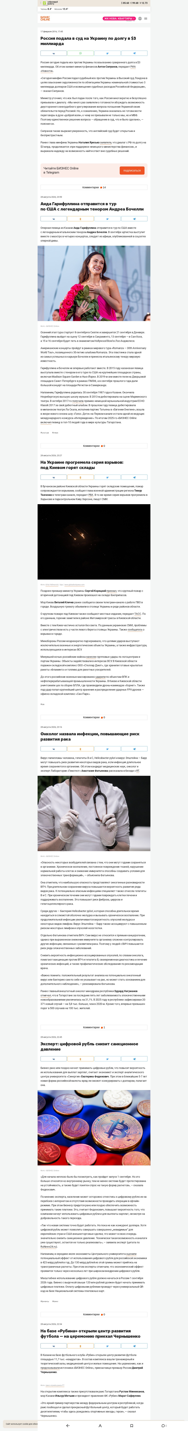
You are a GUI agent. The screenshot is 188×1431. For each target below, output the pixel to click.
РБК (90, 494)
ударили (100, 676)
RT (137, 770)
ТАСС (137, 613)
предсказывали (50, 1367)
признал (111, 590)
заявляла (105, 142)
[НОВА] (118, 18)
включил (46, 422)
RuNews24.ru (48, 1246)
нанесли (91, 656)
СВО (43, 704)
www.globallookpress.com (74, 585)
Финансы (45, 1301)
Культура (45, 433)
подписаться (132, 170)
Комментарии (94, 187)
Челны (44, 9)
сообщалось (135, 629)
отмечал (46, 995)
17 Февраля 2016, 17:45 (52, 31)
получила (78, 400)
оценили (131, 1253)
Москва (58, 9)
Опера (55, 433)
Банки (55, 1301)
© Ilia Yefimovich (52, 585)
